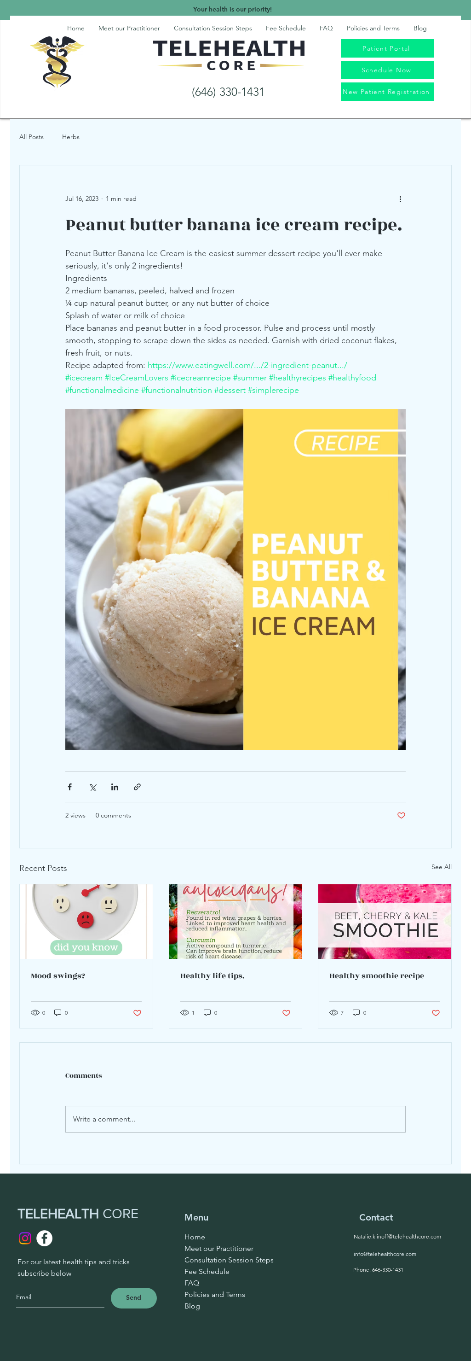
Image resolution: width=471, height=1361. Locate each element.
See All (441, 867)
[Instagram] (25, 1238)
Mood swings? (58, 976)
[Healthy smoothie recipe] (384, 921)
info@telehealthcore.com (385, 1253)
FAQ (191, 1283)
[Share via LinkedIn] (114, 787)
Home (194, 1236)
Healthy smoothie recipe (376, 976)
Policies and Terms (214, 1294)
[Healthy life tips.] (235, 921)
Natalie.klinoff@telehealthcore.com (397, 1236)
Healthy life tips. (212, 976)
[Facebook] (44, 1238)
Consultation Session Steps (229, 1260)
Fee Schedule (207, 1271)
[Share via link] (137, 787)
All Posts (31, 137)
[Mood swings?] (86, 921)
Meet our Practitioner (218, 1248)
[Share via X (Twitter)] (92, 787)
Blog (192, 1306)
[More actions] (400, 198)
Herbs (71, 137)
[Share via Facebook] (69, 787)
